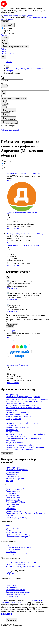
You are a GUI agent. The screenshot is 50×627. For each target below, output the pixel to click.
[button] (3, 49)
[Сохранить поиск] (3, 93)
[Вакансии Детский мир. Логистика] (27, 351)
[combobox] (12, 80)
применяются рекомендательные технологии (21, 601)
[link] (5, 43)
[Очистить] (4, 86)
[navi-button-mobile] (3, 57)
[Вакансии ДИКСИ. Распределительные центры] (27, 197)
